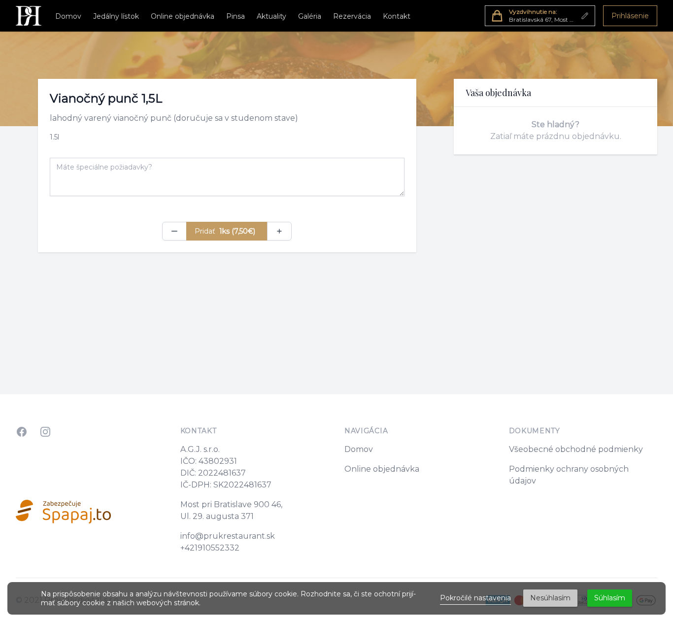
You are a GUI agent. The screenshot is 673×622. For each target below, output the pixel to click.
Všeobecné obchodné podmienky (576, 449)
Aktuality (271, 16)
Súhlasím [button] (609, 597)
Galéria (309, 16)
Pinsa (235, 16)
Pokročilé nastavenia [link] (475, 597)
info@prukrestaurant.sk (227, 536)
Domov (68, 16)
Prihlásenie (630, 15)
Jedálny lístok (116, 16)
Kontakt (396, 16)
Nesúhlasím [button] (550, 597)
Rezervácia (352, 16)
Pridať (225, 231)
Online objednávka (182, 16)
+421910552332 (209, 548)
